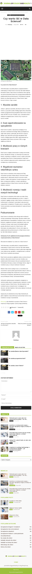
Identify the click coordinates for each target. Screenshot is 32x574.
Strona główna (4, 12)
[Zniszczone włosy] (4, 516)
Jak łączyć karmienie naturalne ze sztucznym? (8, 324)
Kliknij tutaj (3, 301)
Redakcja (10, 24)
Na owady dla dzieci (6, 538)
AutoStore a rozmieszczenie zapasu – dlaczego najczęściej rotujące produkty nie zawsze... (20, 426)
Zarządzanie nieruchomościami (10, 529)
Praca (8, 15)
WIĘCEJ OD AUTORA (20, 347)
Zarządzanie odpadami (7, 531)
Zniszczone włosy (13, 515)
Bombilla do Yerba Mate (15, 500)
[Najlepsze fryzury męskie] (4, 509)
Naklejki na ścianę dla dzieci (9, 542)
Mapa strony (16, 569)
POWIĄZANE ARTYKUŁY (7, 347)
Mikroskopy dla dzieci (7, 544)
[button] (30, 9)
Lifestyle (11, 420)
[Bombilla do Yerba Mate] (4, 502)
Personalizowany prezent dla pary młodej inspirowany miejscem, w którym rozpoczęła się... (19, 434)
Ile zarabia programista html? (17, 358)
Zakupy (11, 436)
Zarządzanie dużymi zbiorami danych (17, 15)
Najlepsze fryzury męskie (15, 508)
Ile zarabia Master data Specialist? (19, 351)
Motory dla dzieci (6, 547)
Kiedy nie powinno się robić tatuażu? (24, 324)
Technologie (12, 429)
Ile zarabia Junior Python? (16, 365)
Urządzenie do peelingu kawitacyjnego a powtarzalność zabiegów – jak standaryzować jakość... (19, 449)
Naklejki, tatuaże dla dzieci (8, 540)
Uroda (11, 443)
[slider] (5, 307)
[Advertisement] (16, 42)
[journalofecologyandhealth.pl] (16, 3)
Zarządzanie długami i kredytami (10, 527)
